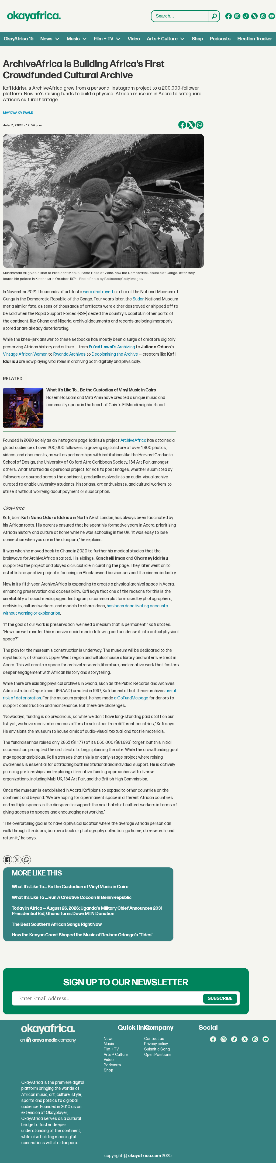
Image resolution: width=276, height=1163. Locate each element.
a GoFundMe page (130, 698)
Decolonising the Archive (114, 354)
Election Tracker (254, 39)
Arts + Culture (162, 39)
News (46, 39)
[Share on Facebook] (182, 125)
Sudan (138, 299)
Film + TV (103, 39)
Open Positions (157, 1054)
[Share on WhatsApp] (199, 125)
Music (73, 39)
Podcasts (220, 39)
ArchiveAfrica (133, 440)
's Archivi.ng (112, 347)
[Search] (214, 16)
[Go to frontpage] (34, 16)
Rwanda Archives (69, 354)
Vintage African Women (25, 354)
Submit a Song (157, 1049)
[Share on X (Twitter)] (191, 125)
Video (134, 39)
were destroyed (97, 292)
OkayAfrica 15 (18, 39)
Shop (197, 39)
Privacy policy (156, 1044)
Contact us (154, 1038)
